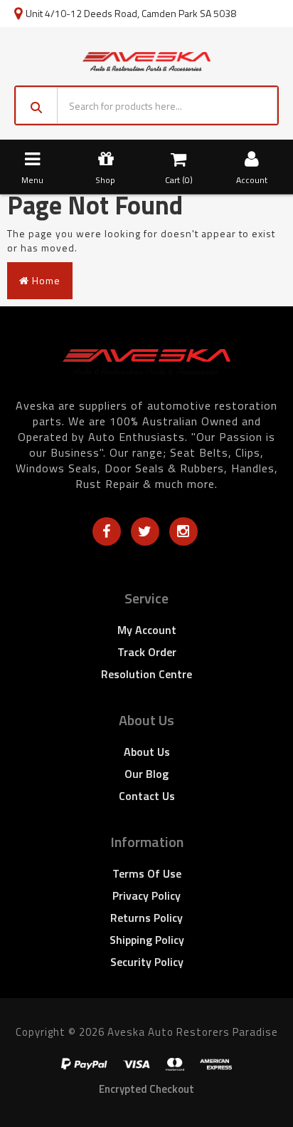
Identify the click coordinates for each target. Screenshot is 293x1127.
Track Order (146, 651)
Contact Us (147, 795)
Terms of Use (146, 873)
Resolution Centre (146, 673)
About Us (147, 751)
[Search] (37, 105)
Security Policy (146, 961)
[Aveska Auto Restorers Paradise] (146, 59)
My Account (146, 629)
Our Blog (146, 773)
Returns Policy (146, 917)
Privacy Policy (146, 895)
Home (44, 280)
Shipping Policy (147, 939)
